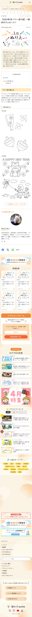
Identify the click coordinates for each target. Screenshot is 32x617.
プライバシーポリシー (8, 568)
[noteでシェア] (17, 250)
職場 (20, 472)
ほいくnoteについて (7, 575)
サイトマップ (5, 566)
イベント (4, 545)
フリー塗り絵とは (8, 81)
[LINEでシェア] (12, 250)
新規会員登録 (16, 337)
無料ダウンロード (10, 466)
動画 (19, 466)
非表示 (5, 78)
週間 (8, 412)
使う (8, 7)
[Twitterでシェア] (7, 250)
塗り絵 (4, 16)
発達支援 (13, 469)
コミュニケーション (23, 469)
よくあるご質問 (6, 563)
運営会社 (4, 573)
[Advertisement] (16, 494)
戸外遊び (19, 463)
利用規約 (4, 570)
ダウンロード (22, 412)
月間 (14, 412)
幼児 (12, 463)
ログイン (15, 332)
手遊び (6, 469)
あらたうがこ (8, 27)
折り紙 (24, 466)
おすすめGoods (6, 554)
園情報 (4, 547)
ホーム (3, 7)
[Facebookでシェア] (2, 250)
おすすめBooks (6, 552)
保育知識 (26, 463)
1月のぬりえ (8, 83)
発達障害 (13, 472)
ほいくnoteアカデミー (8, 549)
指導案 (6, 463)
